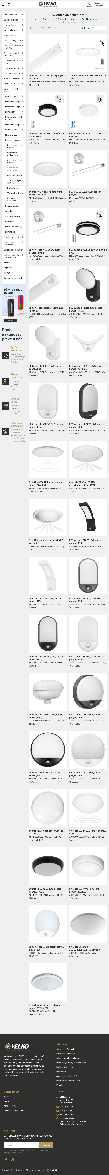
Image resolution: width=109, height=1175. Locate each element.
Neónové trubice (12, 135)
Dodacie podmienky (64, 1067)
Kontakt (59, 1085)
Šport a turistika (11, 20)
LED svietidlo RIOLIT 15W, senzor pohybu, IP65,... (85, 309)
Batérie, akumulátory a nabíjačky (13, 46)
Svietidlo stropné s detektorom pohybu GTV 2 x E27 (44, 1006)
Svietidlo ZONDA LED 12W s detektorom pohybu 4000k (83, 483)
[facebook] (6, 1160)
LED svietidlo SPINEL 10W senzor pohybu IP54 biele (85, 367)
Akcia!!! (7, 262)
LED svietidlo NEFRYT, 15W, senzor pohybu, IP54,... (46, 425)
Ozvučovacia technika (13, 84)
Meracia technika (11, 78)
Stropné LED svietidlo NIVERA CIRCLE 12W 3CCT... (87, 77)
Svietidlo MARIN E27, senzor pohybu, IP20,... (87, 832)
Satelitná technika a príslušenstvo (12, 256)
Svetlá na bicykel (12, 216)
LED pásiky (10, 112)
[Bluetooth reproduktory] (14, 305)
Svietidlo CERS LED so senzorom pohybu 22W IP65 (45, 483)
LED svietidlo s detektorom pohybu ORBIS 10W (46, 948)
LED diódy (9, 221)
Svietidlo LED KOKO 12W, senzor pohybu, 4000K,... (45, 890)
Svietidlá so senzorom (12, 169)
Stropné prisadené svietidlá (15, 146)
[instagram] (12, 1160)
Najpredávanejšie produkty (15, 1110)
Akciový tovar (9, 1101)
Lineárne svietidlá (14, 175)
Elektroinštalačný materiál (11, 54)
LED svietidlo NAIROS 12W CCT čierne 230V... (88, 251)
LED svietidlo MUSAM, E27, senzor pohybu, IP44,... (46, 716)
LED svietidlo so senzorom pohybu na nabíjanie (47, 77)
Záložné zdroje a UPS (13, 40)
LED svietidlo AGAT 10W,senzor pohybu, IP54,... (44, 774)
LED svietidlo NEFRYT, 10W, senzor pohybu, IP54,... (86, 600)
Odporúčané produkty (13, 278)
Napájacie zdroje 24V (14, 101)
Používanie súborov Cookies (68, 1081)
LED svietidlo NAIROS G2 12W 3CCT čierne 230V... (46, 135)
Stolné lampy (13, 188)
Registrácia (99, 3)
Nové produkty (10, 1106)
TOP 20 (7, 273)
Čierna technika (10, 15)
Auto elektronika (11, 30)
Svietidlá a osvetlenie (14, 140)
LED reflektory (11, 130)
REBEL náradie (10, 35)
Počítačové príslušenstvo (10, 243)
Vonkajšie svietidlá (15, 193)
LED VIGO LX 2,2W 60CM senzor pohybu (85, 193)
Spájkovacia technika (13, 250)
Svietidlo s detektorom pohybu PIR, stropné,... (46, 541)
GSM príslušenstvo (12, 68)
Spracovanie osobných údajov (68, 1076)
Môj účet (7, 1097)
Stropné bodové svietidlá (14, 161)
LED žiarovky (10, 96)
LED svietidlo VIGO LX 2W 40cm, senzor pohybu (45, 251)
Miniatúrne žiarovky (13, 226)
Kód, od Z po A (93, 28)
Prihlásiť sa (99, 6)
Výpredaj (8, 268)
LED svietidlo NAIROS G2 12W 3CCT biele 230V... (86, 135)
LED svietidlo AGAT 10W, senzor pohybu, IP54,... (85, 716)
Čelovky (8, 211)
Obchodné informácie (65, 1049)
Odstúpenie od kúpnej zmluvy (68, 1058)
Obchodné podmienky (65, 1054)
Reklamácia (61, 1072)
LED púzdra (10, 232)
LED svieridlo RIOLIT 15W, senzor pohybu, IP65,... (45, 367)
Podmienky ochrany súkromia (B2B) (71, 1063)
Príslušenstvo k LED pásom (13, 118)
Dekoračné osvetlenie (12, 199)
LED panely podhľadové (12, 153)
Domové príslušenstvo (14, 73)
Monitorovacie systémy (14, 237)
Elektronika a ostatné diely (13, 62)
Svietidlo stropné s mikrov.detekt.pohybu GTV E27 (84, 948)
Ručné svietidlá (11, 206)
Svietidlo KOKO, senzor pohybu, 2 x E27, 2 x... (46, 832)
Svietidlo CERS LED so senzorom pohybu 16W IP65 (45, 193)
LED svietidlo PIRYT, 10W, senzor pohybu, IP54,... (85, 541)
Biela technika (10, 25)
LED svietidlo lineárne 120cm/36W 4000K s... (46, 309)
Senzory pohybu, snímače (14, 181)
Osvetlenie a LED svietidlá (11, 90)
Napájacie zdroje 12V (14, 124)
